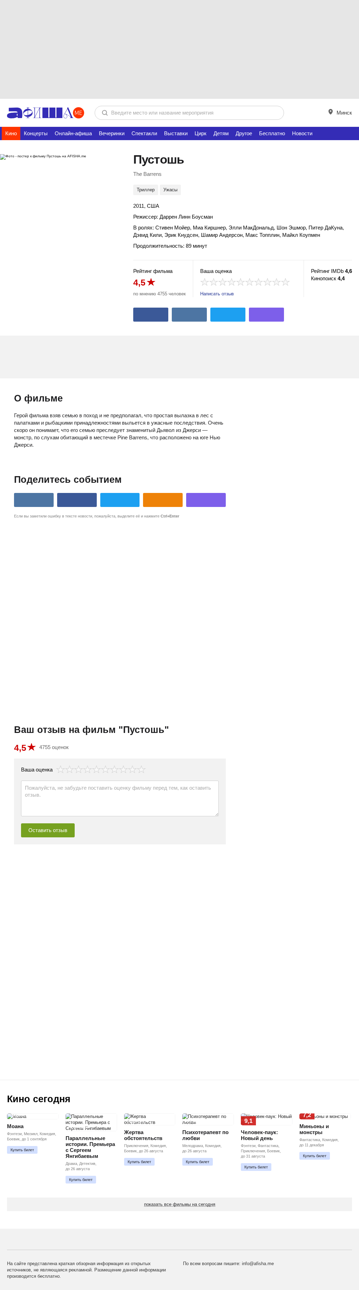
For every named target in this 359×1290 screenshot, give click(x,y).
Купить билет (22, 1150)
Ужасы (170, 189)
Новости (302, 133)
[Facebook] (150, 315)
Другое (244, 133)
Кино (11, 133)
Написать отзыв (217, 293)
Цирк (200, 133)
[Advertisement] (179, 49)
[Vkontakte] (189, 315)
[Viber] (266, 315)
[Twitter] (227, 315)
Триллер (146, 189)
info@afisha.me (258, 1263)
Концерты (36, 133)
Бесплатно (272, 133)
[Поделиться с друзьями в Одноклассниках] (163, 500)
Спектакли (144, 133)
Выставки (176, 133)
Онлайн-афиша (73, 133)
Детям (221, 133)
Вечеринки (111, 133)
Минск (343, 113)
